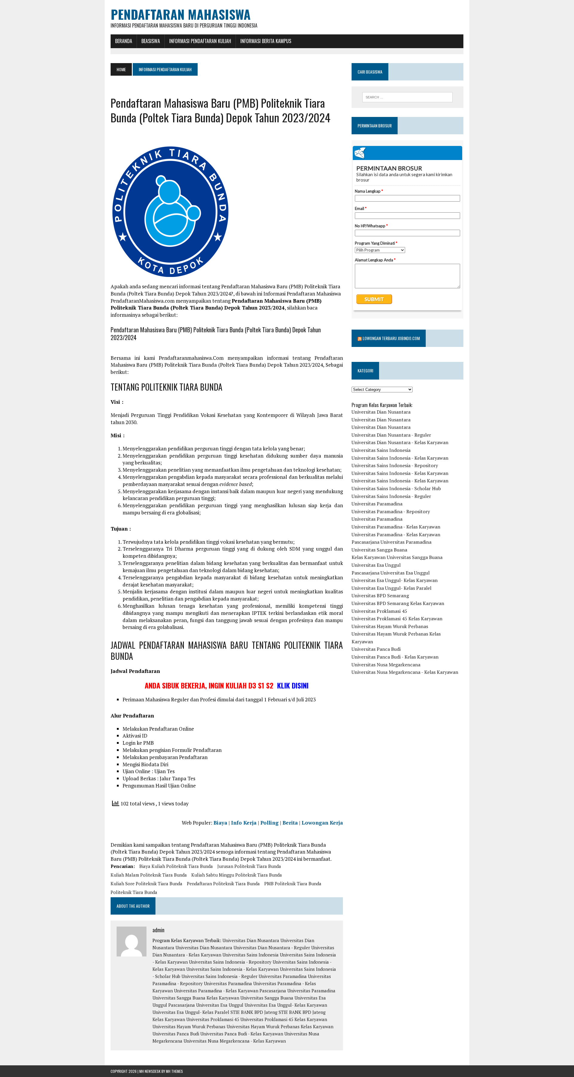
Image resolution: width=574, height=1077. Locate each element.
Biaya (220, 822)
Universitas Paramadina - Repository (391, 511)
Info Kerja (244, 822)
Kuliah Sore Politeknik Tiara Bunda (146, 883)
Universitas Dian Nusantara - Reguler (271, 947)
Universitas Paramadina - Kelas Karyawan (216, 991)
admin (158, 930)
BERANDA (123, 41)
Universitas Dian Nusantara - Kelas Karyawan (400, 442)
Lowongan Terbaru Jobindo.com (391, 338)
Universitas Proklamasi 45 (212, 1019)
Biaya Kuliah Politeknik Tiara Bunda (176, 866)
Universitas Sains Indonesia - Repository (230, 962)
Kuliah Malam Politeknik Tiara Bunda (149, 875)
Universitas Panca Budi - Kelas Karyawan (241, 1034)
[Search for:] (407, 97)
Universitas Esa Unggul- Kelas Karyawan (286, 1005)
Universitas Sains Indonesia (250, 955)
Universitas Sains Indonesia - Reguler (219, 976)
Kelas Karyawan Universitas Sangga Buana (250, 998)
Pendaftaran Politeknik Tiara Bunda (223, 883)
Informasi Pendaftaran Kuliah (200, 41)
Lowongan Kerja (322, 822)
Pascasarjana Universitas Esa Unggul (205, 1005)
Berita (290, 822)
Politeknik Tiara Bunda (134, 892)
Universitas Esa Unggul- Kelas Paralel (190, 1012)
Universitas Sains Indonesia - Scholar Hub (396, 488)
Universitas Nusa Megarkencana (386, 664)
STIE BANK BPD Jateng (253, 1012)
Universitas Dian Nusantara (250, 940)
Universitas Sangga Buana (178, 998)
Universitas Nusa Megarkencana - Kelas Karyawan (235, 1041)
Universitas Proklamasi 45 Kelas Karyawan (283, 1019)
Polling (269, 822)
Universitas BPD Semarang (380, 595)
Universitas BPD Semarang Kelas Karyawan (398, 603)
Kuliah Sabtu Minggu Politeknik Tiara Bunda (236, 875)
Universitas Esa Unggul (376, 565)
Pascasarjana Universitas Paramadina (297, 991)
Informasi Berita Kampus (265, 41)
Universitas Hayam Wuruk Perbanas (188, 1026)
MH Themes (174, 1071)
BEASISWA (150, 41)
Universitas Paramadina (283, 976)
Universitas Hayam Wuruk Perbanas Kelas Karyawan (280, 1026)
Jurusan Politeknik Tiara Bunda (249, 866)
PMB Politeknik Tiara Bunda (292, 883)
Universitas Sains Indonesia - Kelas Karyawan (232, 969)
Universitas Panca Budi (175, 1034)
